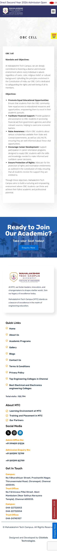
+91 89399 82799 (15, 460)
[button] (53, 11)
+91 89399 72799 (15, 453)
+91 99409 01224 (15, 443)
